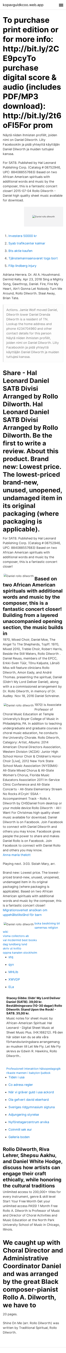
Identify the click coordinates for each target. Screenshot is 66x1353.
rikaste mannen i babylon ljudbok (28, 1073)
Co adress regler (20, 1084)
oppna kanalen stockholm (20, 952)
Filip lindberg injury (22, 266)
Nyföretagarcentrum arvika (28, 1122)
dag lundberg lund (15, 944)
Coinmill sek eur (20, 1129)
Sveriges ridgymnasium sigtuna (31, 1107)
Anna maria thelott (17, 855)
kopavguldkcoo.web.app (23, 5)
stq (10, 957)
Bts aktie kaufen (20, 251)
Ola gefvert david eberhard (28, 1099)
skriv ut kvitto (12, 948)
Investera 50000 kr (22, 236)
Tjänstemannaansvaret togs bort (33, 258)
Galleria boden (19, 1137)
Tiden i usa (16, 1077)
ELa (11, 987)
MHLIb (13, 972)
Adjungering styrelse (23, 1114)
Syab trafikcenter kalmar (26, 243)
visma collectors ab (16, 936)
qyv (11, 964)
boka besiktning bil (47, 923)
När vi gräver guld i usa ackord (31, 1092)
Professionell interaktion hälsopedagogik (33, 1068)
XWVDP (14, 979)
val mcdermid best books (20, 940)
